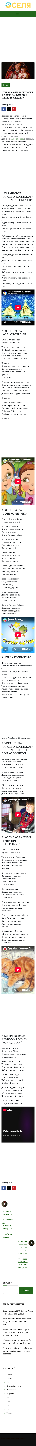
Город (9, 1374)
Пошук (7, 1282)
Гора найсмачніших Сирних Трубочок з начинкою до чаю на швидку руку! (17, 1332)
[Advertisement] (18, 36)
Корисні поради (13, 1386)
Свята (9, 1405)
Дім (8, 1382)
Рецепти (10, 1394)
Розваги (10, 1398)
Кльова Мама (17, 139)
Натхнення (11, 1390)
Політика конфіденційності (14, 1438)
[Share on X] (9, 109)
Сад (8, 1401)
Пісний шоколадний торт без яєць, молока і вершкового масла (17, 1321)
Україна (10, 1413)
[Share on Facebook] (4, 109)
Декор (5, 85)
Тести (9, 1409)
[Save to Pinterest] (14, 109)
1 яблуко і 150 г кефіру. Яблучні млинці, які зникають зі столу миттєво (17, 1351)
